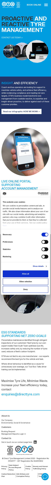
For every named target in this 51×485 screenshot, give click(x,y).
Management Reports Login (12, 434)
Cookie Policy (28, 468)
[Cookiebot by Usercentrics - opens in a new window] (38, 193)
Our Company (6, 420)
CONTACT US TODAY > (12, 37)
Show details (38, 266)
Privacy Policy (4, 468)
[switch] (45, 242)
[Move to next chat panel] (45, 476)
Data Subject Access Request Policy (15, 467)
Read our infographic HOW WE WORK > (21, 111)
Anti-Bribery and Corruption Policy (23, 475)
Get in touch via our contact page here (16, 442)
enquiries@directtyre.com (20, 394)
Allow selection (25, 281)
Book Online (34, 5)
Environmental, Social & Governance (15, 423)
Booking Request (8, 431)
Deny (25, 289)
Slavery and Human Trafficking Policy (40, 468)
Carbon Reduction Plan (8, 475)
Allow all (25, 274)
